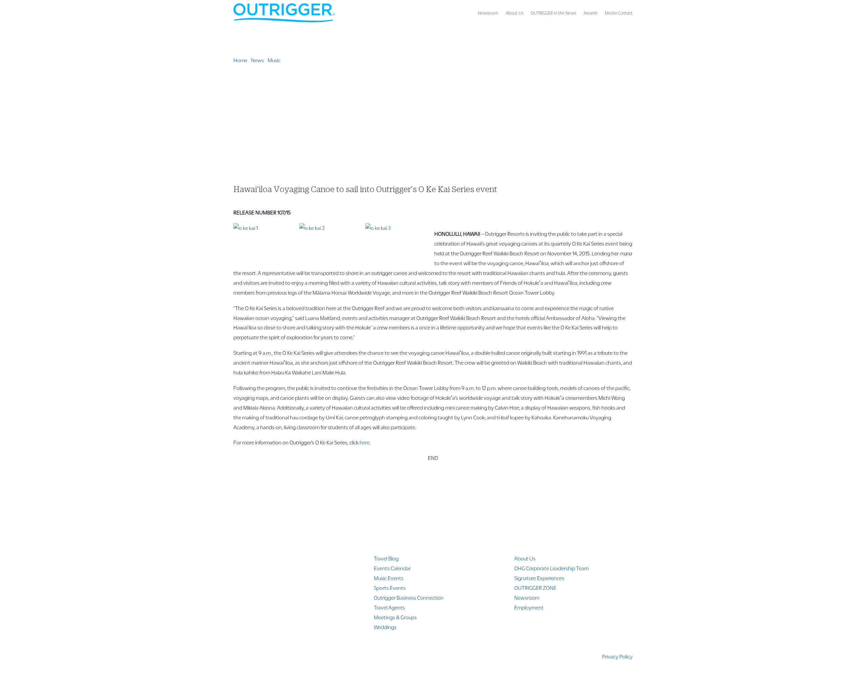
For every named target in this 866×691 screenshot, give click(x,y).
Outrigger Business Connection (408, 597)
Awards (590, 12)
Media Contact (619, 12)
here (365, 442)
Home (240, 60)
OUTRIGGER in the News (553, 12)
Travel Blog (386, 558)
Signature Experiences (539, 578)
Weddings (385, 627)
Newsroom (488, 12)
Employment (529, 607)
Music (274, 60)
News (257, 60)
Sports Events (390, 588)
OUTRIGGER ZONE (535, 588)
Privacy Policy (617, 656)
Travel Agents (389, 607)
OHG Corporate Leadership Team (551, 568)
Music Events (389, 578)
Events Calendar (392, 568)
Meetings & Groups (395, 617)
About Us (514, 12)
